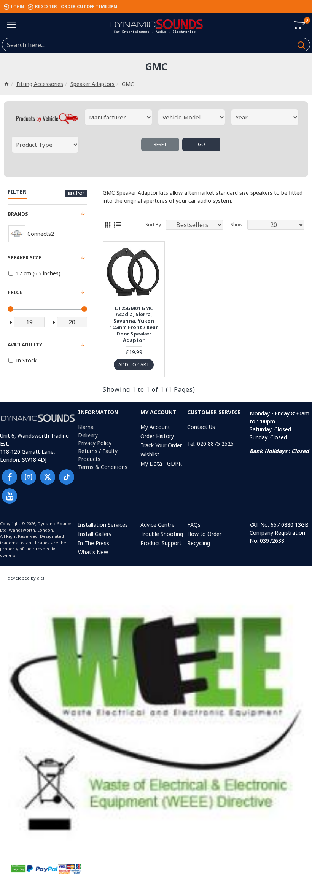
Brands (18, 213)
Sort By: (153, 224)
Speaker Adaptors (92, 83)
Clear (78, 193)
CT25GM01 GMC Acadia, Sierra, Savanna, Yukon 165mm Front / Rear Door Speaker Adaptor (134, 324)
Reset (160, 144)
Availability (25, 344)
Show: (237, 224)
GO (201, 144)
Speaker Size (24, 257)
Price (15, 292)
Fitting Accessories (39, 83)
